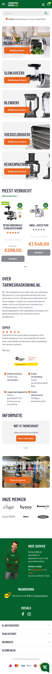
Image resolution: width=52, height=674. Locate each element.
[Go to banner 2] (26, 74)
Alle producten (9, 196)
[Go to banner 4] (26, 135)
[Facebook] (23, 614)
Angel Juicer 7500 (38, 225)
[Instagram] (29, 614)
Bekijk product (17, 50)
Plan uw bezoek (17, 480)
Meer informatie (26, 438)
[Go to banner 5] (26, 165)
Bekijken (13, 258)
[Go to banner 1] (26, 42)
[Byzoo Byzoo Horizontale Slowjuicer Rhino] (13, 212)
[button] (25, 266)
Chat (30, 572)
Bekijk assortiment (17, 80)
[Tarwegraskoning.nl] (15, 4)
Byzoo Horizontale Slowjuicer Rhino (13, 227)
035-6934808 (38, 569)
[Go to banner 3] (26, 104)
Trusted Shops (40, 595)
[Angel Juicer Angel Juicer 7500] (38, 212)
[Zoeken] (46, 13)
